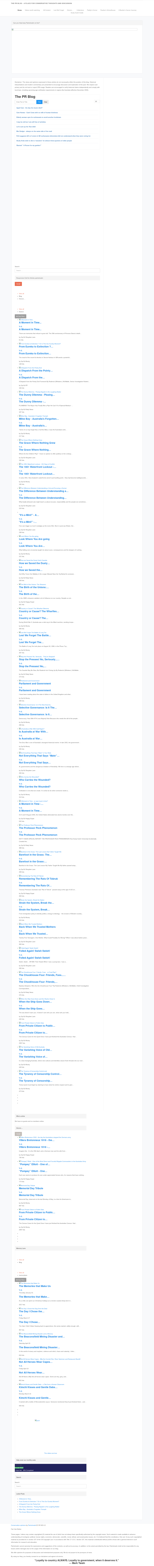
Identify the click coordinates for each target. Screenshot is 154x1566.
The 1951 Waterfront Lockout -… (37, 467)
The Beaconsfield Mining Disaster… (39, 1347)
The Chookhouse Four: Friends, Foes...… (42, 975)
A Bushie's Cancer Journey (127, 10)
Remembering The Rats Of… (35, 885)
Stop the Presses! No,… (32, 666)
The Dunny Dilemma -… (32, 401)
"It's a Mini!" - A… (29, 515)
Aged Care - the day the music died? (29, 108)
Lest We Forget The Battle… (35, 635)
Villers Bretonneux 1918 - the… (36, 1140)
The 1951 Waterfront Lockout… (37, 473)
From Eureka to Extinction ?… (36, 346)
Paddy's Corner (92, 10)
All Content (46, 10)
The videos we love (50, 1453)
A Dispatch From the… (32, 377)
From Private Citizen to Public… (37, 1025)
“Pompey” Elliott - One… (33, 1171)
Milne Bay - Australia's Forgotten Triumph (32, 1509)
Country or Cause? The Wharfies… (39, 611)
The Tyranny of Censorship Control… (40, 1074)
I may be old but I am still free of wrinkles (31, 122)
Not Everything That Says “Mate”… (39, 755)
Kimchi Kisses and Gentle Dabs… (38, 1387)
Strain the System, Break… (34, 909)
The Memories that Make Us (35, 1286)
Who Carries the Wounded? (34, 779)
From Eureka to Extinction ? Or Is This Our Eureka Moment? (39, 1501)
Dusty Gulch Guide (77, 13)
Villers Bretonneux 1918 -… (34, 1147)
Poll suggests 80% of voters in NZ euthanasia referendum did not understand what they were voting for (53, 136)
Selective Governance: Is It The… (38, 707)
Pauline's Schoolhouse (107, 10)
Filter (39, 102)
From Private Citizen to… (33, 1032)
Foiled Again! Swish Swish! (34, 950)
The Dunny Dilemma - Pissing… (37, 394)
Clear (45, 102)
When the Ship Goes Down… (35, 1001)
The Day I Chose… (29, 1322)
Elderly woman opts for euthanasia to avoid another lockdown (38, 117)
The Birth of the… (29, 594)
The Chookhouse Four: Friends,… (38, 981)
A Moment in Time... (30, 322)
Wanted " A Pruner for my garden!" (28, 145)
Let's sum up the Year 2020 (26, 127)
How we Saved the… (30, 570)
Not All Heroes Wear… (32, 1372)
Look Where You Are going (34, 539)
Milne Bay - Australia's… (33, 425)
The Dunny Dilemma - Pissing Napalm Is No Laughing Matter (39, 1507)
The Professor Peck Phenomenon (38, 828)
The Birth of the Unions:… (34, 587)
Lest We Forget (59, 10)
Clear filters (21, 316)
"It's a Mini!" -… (28, 521)
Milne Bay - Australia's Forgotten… (39, 418)
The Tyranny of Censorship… (35, 1080)
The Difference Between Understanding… (43, 497)
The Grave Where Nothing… (35, 449)
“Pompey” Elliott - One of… (34, 1164)
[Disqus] (57, 178)
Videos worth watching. (32, 10)
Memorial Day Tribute (31, 1188)
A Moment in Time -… (31, 803)
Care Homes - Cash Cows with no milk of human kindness (37, 112)
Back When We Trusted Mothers (37, 926)
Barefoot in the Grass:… (33, 861)
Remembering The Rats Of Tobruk (38, 878)
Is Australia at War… (30, 738)
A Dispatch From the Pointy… (36, 370)
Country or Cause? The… (33, 618)
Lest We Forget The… (31, 642)
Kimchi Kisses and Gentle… (35, 1397)
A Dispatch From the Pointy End (29, 1504)
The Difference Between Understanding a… (44, 491)
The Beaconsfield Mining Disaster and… (42, 1336)
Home (20, 10)
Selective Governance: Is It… (35, 714)
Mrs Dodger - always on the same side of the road (34, 131)
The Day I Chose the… (31, 1311)
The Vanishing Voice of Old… (35, 1049)
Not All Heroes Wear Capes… (35, 1361)
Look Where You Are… (32, 546)
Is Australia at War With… (33, 731)
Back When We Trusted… (33, 933)
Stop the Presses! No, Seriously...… (39, 659)
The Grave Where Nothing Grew (37, 442)
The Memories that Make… (34, 1296)
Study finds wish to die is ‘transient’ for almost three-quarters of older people (44, 141)
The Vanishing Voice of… (33, 1056)
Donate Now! (19, 1468)
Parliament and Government (35, 683)
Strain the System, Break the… (36, 902)
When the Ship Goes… (32, 1008)
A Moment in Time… (30, 810)
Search (17, 266)
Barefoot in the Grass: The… (35, 854)
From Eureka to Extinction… (35, 353)
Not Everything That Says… (35, 762)
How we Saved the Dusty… (34, 563)
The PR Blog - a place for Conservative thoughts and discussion (41, 3)
